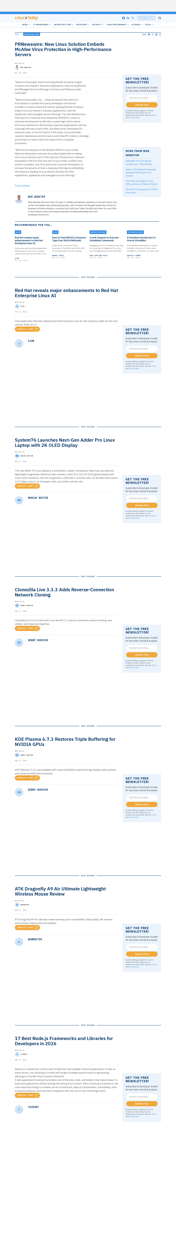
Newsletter (148, 18)
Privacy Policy (134, 117)
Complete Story (25, 329)
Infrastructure (62, 24)
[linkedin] (128, 18)
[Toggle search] (159, 18)
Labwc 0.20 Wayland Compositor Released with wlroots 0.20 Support (141, 172)
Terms (154, 115)
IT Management (41, 24)
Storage (136, 24)
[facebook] (123, 18)
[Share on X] (153, 34)
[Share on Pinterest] (156, 34)
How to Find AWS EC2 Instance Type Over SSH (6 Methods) (69, 239)
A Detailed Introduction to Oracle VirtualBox (141, 239)
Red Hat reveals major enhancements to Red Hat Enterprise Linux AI (29, 240)
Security (97, 24)
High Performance (116, 24)
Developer (81, 24)
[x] (132, 18)
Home (17, 34)
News (25, 24)
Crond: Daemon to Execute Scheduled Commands (104, 239)
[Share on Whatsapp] (160, 34)
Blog (147, 24)
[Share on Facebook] (149, 34)
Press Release (22, 185)
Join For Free (142, 105)
